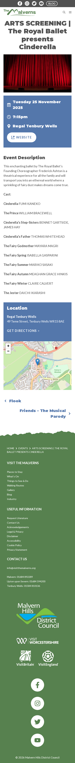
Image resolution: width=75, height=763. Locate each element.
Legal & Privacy (15, 531)
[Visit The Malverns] (19, 12)
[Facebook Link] (20, 3)
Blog (9, 494)
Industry (11, 498)
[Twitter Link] (34, 3)
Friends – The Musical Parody (43, 413)
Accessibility (14, 540)
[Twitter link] (37, 721)
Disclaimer (12, 536)
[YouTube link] (37, 740)
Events (23, 448)
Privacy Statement (17, 549)
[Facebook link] (37, 685)
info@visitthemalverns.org (21, 567)
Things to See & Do (17, 480)
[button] (37, 362)
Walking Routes (15, 485)
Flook (15, 401)
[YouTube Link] (41, 3)
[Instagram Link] (27, 3)
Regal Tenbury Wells (35, 126)
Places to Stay (14, 471)
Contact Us (13, 522)
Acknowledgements (18, 527)
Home (10, 448)
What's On (13, 476)
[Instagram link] (37, 703)
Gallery (11, 489)
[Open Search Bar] (64, 12)
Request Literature (17, 518)
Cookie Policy (14, 545)
